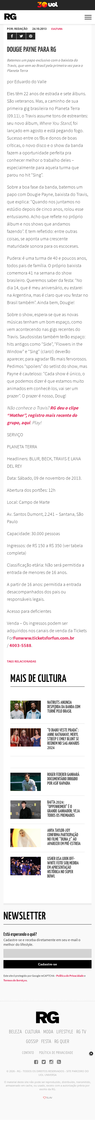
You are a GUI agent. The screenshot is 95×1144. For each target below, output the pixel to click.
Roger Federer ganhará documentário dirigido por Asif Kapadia (63, 779)
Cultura (56, 29)
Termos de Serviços (15, 980)
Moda (48, 1032)
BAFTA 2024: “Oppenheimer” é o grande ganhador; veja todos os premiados (63, 809)
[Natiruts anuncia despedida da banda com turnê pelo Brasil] (25, 717)
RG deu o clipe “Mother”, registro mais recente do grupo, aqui (42, 415)
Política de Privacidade (70, 975)
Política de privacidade (56, 1053)
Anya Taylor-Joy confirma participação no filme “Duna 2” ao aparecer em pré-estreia (63, 837)
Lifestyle (64, 1032)
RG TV (81, 1032)
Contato (28, 1053)
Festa (46, 1041)
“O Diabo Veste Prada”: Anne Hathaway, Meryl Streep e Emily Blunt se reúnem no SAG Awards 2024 (63, 739)
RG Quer (61, 1041)
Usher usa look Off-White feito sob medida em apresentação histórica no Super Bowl (63, 868)
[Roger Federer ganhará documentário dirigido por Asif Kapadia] (25, 789)
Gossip (32, 1041)
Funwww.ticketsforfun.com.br (43, 638)
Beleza (15, 1032)
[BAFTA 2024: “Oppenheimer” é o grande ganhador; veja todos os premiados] (25, 817)
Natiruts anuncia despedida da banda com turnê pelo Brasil (63, 707)
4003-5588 (20, 645)
